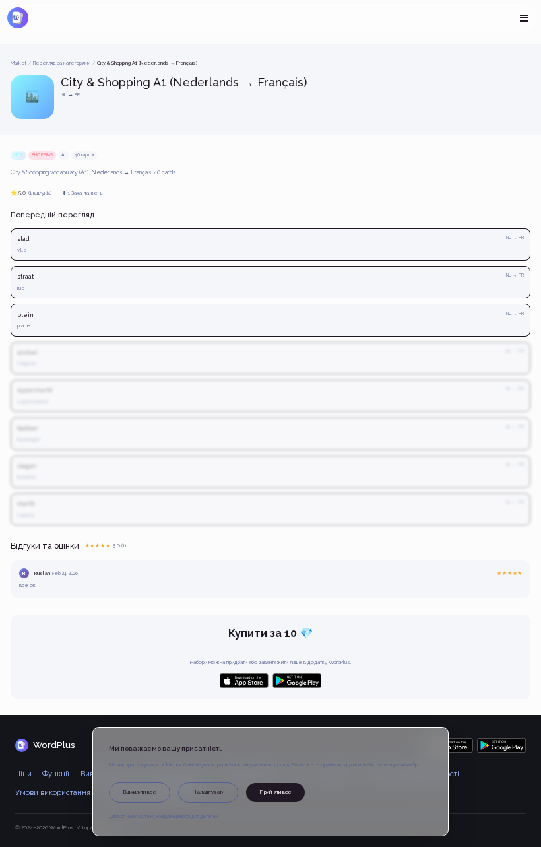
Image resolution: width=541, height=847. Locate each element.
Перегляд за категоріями (61, 63)
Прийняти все (275, 792)
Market (18, 63)
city (19, 155)
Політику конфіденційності (164, 816)
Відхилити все (139, 792)
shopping (42, 155)
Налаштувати (208, 792)
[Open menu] (523, 18)
